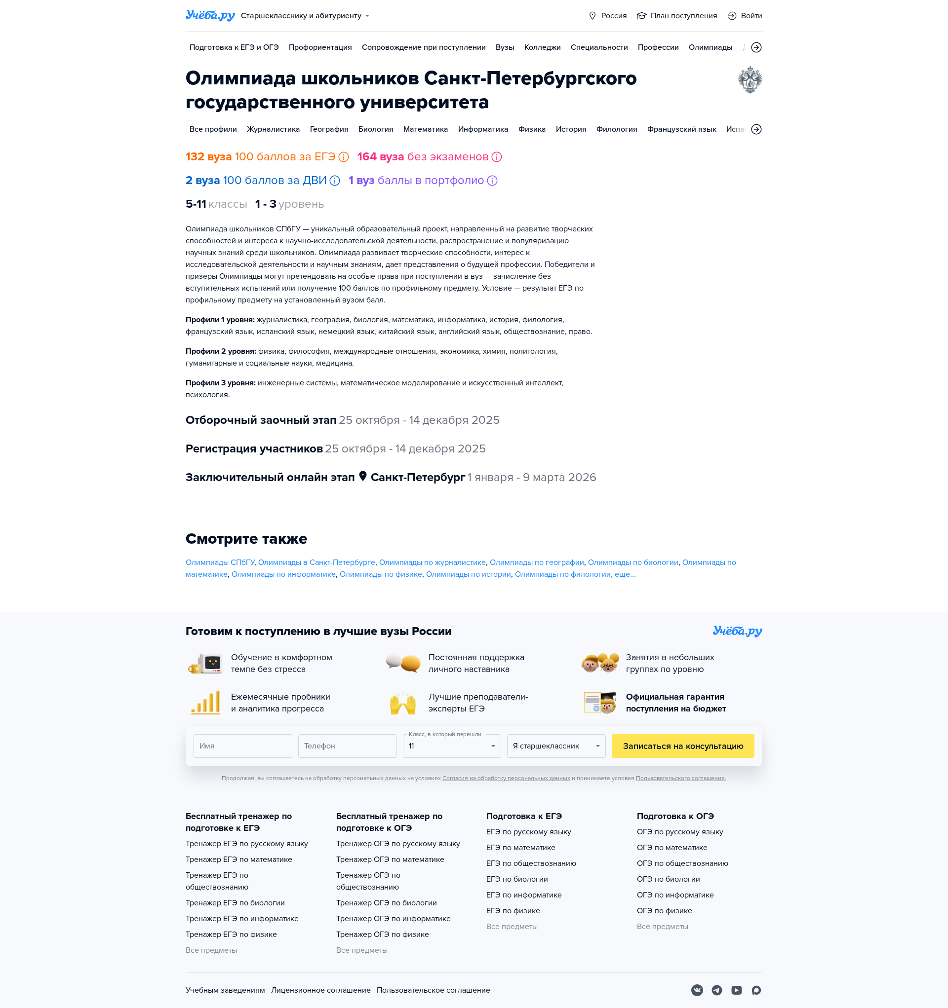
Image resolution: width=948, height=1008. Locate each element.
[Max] (756, 990)
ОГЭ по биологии (668, 879)
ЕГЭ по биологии (517, 879)
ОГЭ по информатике (675, 895)
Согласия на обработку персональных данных (506, 778)
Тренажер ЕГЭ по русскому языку (247, 844)
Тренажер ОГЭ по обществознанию (368, 881)
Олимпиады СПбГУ (220, 562)
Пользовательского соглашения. (681, 778)
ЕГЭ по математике (520, 848)
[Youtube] (737, 990)
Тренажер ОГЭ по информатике (393, 919)
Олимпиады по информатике (284, 574)
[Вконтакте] (697, 990)
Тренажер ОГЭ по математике (390, 859)
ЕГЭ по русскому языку (528, 832)
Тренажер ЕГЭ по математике (239, 859)
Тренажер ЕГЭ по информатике (242, 919)
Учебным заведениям (225, 990)
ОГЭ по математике (672, 848)
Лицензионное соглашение (321, 990)
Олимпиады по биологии (633, 562)
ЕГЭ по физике (513, 911)
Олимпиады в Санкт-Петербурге (316, 562)
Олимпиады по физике (381, 574)
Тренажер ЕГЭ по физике (231, 934)
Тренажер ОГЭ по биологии (386, 903)
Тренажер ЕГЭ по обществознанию (217, 881)
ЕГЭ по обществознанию (531, 863)
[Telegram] (717, 990)
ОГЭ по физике (664, 911)
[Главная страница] (210, 16)
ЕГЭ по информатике (524, 895)
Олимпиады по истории (468, 574)
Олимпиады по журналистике (432, 562)
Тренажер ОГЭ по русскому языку (398, 844)
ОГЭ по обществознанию (682, 863)
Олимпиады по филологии (563, 574)
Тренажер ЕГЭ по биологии (235, 903)
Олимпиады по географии (537, 562)
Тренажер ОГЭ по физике (382, 934)
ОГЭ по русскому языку (680, 832)
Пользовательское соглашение (433, 990)
